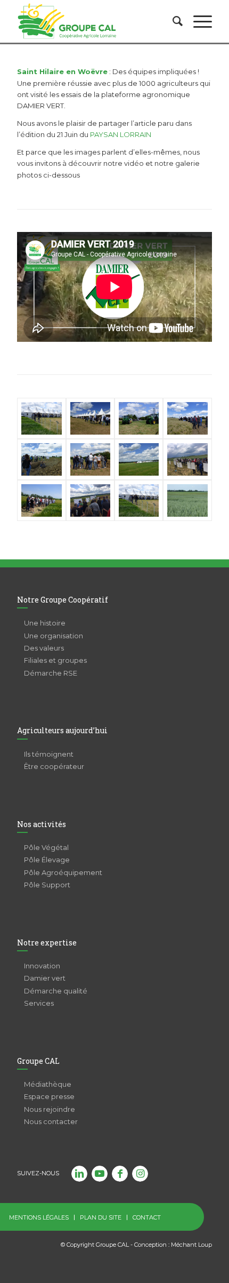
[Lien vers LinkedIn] (79, 1174)
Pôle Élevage (47, 859)
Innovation (42, 965)
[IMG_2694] (90, 500)
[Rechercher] (172, 21)
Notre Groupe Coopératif (62, 600)
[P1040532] (41, 459)
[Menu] (197, 21)
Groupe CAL (38, 1061)
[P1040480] (41, 500)
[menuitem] (172, 21)
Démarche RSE (50, 673)
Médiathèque (47, 1084)
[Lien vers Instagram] (140, 1174)
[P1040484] (187, 500)
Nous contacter (51, 1121)
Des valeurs (44, 648)
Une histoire (45, 623)
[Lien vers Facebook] (120, 1174)
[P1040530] (90, 459)
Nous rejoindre (49, 1109)
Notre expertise (47, 942)
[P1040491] (41, 418)
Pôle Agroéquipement (63, 872)
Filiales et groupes (55, 660)
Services (39, 1003)
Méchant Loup (191, 1244)
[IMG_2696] (187, 459)
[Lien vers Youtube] (100, 1174)
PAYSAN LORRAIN (120, 134)
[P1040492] (90, 418)
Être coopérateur (54, 766)
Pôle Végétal (46, 847)
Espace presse (49, 1096)
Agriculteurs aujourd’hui (62, 730)
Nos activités (41, 824)
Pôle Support (47, 884)
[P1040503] (138, 418)
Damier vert (45, 978)
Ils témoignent (48, 754)
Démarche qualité (55, 991)
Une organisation (53, 635)
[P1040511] (187, 418)
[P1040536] (138, 459)
